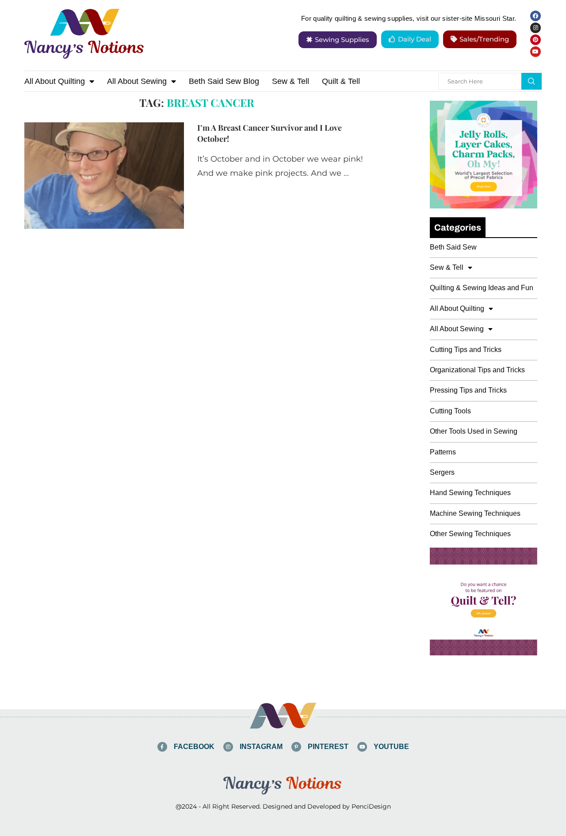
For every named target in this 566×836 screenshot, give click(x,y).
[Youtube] (535, 51)
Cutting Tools (450, 411)
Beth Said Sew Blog (224, 81)
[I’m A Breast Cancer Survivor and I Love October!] (104, 175)
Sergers (442, 472)
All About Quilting (54, 81)
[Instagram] (535, 28)
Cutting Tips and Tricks (465, 349)
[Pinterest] (535, 39)
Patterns (443, 452)
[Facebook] (535, 16)
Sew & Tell (290, 81)
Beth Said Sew (453, 247)
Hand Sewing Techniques (470, 492)
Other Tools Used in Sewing (473, 431)
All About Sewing (137, 81)
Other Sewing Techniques (470, 533)
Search (531, 81)
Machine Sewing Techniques (475, 513)
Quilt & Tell (341, 81)
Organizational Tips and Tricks (477, 370)
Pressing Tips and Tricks (468, 390)
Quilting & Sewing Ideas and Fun (481, 287)
